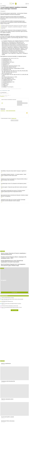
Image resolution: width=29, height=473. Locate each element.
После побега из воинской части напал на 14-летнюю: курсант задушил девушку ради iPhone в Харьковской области (13, 191)
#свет (1, 90)
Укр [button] (26, 3)
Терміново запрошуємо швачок (7, 399)
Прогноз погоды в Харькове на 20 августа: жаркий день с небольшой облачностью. (13, 254)
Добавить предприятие (14, 310)
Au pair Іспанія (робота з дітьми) (7, 416)
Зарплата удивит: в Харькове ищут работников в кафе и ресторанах (14, 187)
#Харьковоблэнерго (4, 90)
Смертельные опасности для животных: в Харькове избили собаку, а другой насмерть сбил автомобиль (14, 179)
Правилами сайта (14, 118)
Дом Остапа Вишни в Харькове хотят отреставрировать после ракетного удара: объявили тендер (13, 265)
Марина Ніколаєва (4, 92)
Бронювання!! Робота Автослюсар (7, 420)
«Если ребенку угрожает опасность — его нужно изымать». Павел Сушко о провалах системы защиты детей (13, 175)
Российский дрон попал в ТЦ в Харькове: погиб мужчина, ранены (13, 183)
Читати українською (3, 11)
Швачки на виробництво (6, 363)
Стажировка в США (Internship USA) (8, 381)
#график (9, 90)
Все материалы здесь (14, 292)
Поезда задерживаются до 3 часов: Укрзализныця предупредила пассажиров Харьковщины (12, 261)
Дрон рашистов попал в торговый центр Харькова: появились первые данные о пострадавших (14, 196)
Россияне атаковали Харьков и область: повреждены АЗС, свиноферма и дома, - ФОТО (13, 257)
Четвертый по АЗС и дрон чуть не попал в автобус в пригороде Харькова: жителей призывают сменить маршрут (13, 200)
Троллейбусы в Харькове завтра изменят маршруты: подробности (13, 170)
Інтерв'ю (3, 280)
